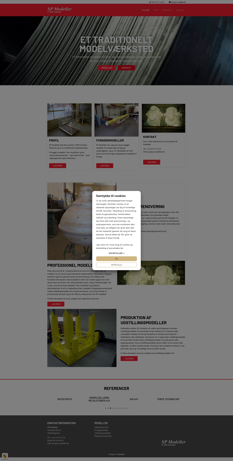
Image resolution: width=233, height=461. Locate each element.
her (121, 248)
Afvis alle (116, 265)
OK (116, 258)
